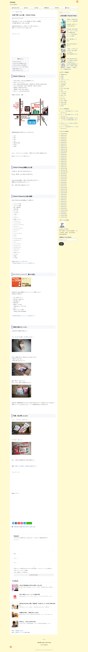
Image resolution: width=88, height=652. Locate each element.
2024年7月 (63, 135)
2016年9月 (63, 194)
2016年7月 (63, 198)
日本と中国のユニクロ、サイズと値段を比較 (29, 594)
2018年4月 (63, 161)
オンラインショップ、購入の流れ (20, 66)
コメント (16, 539)
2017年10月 (63, 172)
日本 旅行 (63, 98)
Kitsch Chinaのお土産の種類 (19, 65)
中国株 (62, 78)
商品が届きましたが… (17, 68)
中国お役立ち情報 (18, 526)
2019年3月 (63, 142)
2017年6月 (63, 178)
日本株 (62, 76)
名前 (15, 553)
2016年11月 (63, 191)
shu (64, 112)
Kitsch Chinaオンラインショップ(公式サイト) (24, 263)
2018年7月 (63, 156)
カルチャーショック (65, 79)
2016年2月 (63, 206)
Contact (44, 639)
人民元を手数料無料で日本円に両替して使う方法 (30, 585)
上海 (34, 526)
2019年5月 (63, 138)
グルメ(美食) (63, 93)
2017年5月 (63, 180)
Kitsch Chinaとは (16, 61)
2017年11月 (63, 170)
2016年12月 (63, 189)
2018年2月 (63, 165)
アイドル (62, 97)
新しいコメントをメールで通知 (21, 570)
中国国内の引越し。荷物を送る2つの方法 (28, 612)
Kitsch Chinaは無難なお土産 (19, 63)
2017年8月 (63, 175)
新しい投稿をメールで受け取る (21, 572)
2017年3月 (63, 184)
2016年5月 (63, 201)
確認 (61, 244)
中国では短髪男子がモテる (72, 54)
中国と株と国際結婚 (44, 644)
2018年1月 (63, 166)
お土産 (30, 526)
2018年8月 (63, 154)
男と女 (62, 86)
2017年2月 (63, 185)
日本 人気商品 (64, 100)
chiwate (12, 2)
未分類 (62, 105)
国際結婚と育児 (64, 74)
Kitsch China (25, 526)
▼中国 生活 (63, 91)
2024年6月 (63, 137)
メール (15, 558)
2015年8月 (63, 213)
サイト (15, 562)
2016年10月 (63, 192)
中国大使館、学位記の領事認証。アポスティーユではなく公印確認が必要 (72, 31)
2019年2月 (63, 144)
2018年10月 (63, 151)
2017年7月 (63, 177)
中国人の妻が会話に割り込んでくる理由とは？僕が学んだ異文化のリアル (72, 60)
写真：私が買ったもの (17, 70)
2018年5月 (63, 159)
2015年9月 (63, 211)
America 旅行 (63, 104)
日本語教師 (63, 85)
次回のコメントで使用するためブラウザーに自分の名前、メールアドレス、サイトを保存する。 (33, 568)
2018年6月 (63, 158)
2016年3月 (63, 205)
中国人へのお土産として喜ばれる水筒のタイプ (26, 466)
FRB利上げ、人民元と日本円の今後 (27, 621)
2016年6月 (63, 199)
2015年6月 (63, 217)
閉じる (21, 58)
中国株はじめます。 (19, 630)
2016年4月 (63, 203)
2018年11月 (63, 149)
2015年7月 (63, 215)
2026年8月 (63, 133)
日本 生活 (63, 81)
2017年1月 (63, 187)
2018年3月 (63, 163)
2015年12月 (63, 210)
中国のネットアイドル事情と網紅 (22, 632)
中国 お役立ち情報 (65, 88)
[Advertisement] (22, 44)
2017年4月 (63, 182)
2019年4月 (63, 140)
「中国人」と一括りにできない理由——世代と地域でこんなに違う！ (72, 50)
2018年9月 (63, 152)
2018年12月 (63, 147)
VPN (62, 90)
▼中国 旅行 (63, 83)
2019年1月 (63, 145)
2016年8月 (63, 196)
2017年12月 (63, 168)
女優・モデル (63, 95)
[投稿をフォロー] (77, 1)
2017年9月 (63, 173)
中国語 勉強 (63, 102)
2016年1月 (63, 208)
